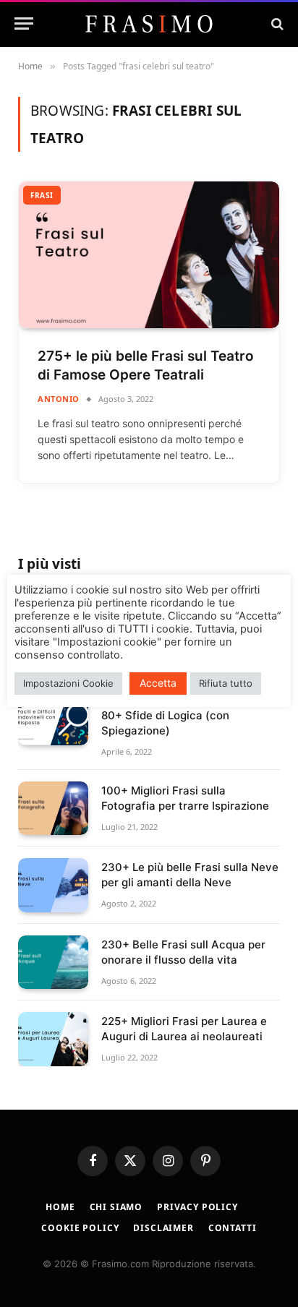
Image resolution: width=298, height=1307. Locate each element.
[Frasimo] (149, 24)
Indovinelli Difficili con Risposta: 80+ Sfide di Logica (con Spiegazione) (185, 715)
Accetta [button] (158, 683)
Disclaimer (163, 1228)
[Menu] (23, 23)
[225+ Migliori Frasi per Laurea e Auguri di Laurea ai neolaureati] (53, 1039)
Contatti (232, 1228)
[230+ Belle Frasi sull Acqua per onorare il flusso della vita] (53, 962)
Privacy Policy (197, 1207)
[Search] (276, 23)
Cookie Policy (80, 1228)
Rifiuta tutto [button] (225, 683)
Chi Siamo (116, 1207)
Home (60, 1207)
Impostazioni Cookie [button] (68, 683)
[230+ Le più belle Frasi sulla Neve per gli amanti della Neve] (53, 885)
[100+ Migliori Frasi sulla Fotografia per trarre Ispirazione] (53, 808)
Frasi (42, 195)
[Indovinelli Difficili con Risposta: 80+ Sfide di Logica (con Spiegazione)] (53, 718)
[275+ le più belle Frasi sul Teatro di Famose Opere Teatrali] (149, 254)
